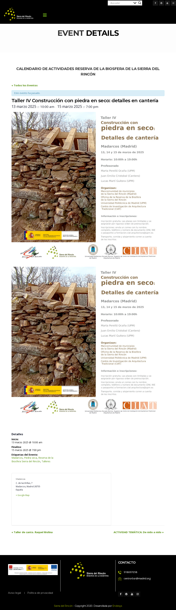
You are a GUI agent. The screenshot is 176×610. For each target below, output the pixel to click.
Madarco (17, 457)
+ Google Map (23, 495)
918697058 (130, 572)
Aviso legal (14, 593)
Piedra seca (30, 457)
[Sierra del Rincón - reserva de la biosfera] (19, 14)
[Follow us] (155, 3)
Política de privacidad (40, 593)
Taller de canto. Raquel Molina (32, 532)
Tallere (46, 461)
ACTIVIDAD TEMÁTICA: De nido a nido (139, 532)
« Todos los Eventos (25, 85)
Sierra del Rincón (63, 605)
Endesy (117, 605)
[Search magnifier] (139, 3)
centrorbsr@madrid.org (137, 578)
